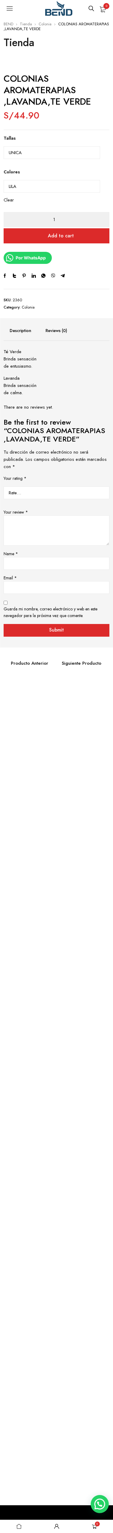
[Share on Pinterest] (24, 275)
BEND (8, 24)
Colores (12, 172)
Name (11, 554)
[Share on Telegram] (62, 275)
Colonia (45, 24)
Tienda (26, 24)
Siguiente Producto (81, 663)
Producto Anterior (29, 663)
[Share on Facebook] (5, 275)
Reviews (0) (56, 330)
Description (20, 330)
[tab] (20, 330)
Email (10, 578)
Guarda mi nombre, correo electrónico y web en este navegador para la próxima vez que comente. (50, 612)
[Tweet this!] (14, 275)
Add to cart (61, 235)
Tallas (10, 138)
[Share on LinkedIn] (34, 275)
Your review (16, 512)
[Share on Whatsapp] (43, 275)
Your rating (15, 478)
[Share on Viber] (53, 275)
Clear (9, 200)
